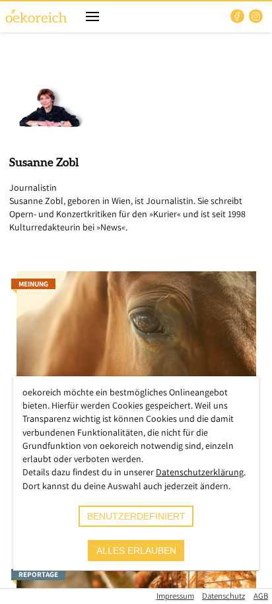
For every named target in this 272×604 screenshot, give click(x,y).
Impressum (175, 595)
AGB (261, 595)
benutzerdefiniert (136, 516)
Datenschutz (223, 595)
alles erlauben (136, 550)
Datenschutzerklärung (200, 472)
